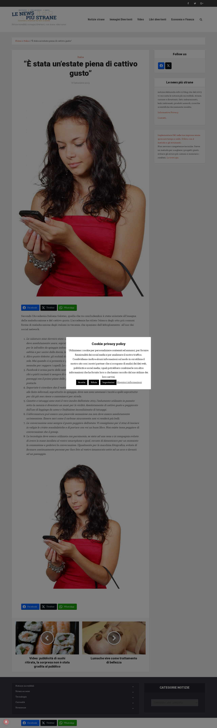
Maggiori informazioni (129, 382)
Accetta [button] (81, 382)
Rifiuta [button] (94, 382)
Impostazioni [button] (108, 382)
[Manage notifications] (6, 722)
